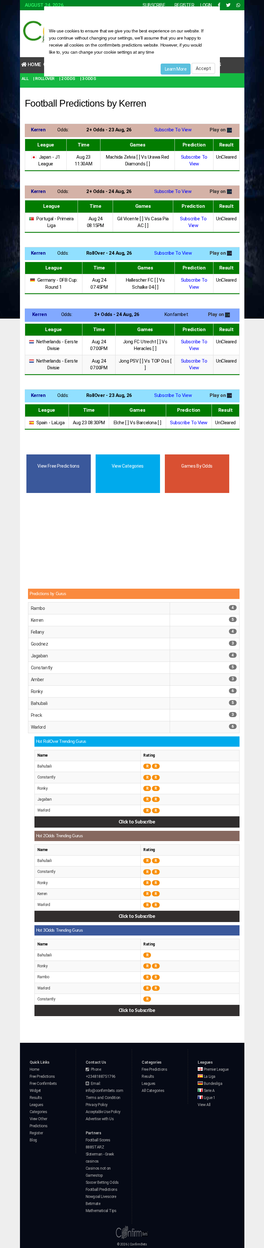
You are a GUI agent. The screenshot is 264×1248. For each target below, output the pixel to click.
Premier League (216, 1069)
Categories (38, 1112)
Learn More (176, 69)
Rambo (38, 608)
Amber (37, 679)
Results (36, 1097)
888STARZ (95, 1147)
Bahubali (39, 703)
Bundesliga (212, 1083)
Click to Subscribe (137, 822)
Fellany (37, 632)
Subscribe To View (173, 130)
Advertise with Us (100, 1119)
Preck (36, 715)
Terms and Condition (103, 1097)
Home (33, 64)
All (25, 78)
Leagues (36, 1105)
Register (36, 1133)
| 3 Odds (88, 78)
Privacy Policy (97, 1105)
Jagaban (39, 655)
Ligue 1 (209, 1097)
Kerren (37, 620)
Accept (203, 68)
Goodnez (39, 643)
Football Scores (98, 1140)
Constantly (41, 667)
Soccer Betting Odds (102, 1182)
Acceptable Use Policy (103, 1112)
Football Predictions (102, 1189)
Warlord (38, 727)
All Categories (153, 1090)
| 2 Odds (67, 78)
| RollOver (43, 78)
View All (204, 1105)
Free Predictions (42, 1076)
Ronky (37, 691)
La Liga (209, 1076)
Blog (33, 1140)
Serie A (209, 1090)
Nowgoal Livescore (101, 1196)
